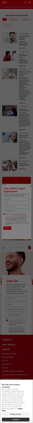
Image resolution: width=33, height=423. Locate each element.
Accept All (15, 419)
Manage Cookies (15, 414)
